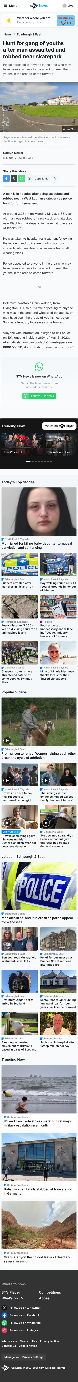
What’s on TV (12, 1298)
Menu (13, 6)
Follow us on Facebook (24, 1315)
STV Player (11, 1292)
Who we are (9, 1341)
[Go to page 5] (42, 461)
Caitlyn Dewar (13, 153)
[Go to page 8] (51, 461)
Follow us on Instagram (24, 1330)
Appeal (45, 1298)
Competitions (50, 1292)
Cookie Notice (28, 1345)
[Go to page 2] (33, 461)
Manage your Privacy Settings (24, 1357)
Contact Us (9, 1345)
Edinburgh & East (29, 34)
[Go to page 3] (36, 461)
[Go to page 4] (39, 461)
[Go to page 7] (48, 461)
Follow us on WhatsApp (25, 1322)
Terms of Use (28, 1341)
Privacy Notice (49, 1341)
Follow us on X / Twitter (25, 1307)
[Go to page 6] (45, 461)
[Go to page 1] (28, 461)
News (8, 34)
